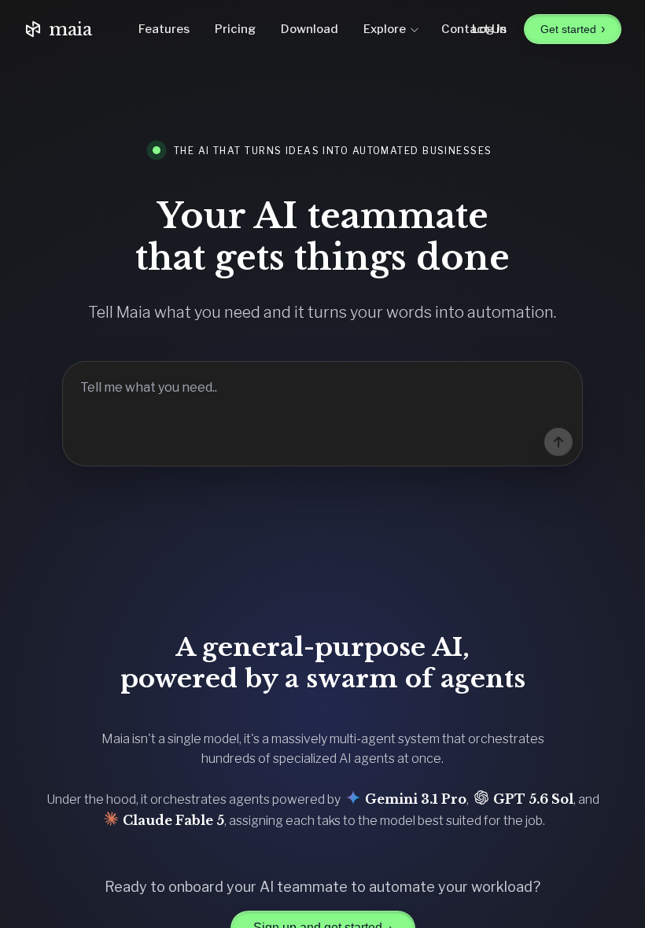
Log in (489, 29)
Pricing (235, 29)
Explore (384, 29)
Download (309, 29)
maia (70, 29)
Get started (572, 28)
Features (164, 29)
